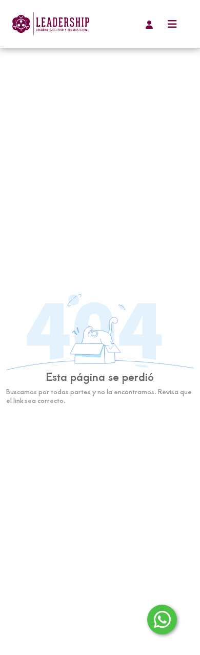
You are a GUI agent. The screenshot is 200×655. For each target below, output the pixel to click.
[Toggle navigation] (172, 24)
